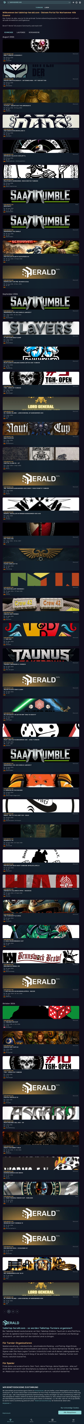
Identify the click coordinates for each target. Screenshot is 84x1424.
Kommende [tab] (8, 32)
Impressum (6, 1413)
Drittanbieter (39, 1390)
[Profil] (80, 2)
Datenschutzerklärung (43, 1401)
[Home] (4, 2)
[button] (42, 1403)
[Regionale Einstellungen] (76, 2)
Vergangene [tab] (34, 32)
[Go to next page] (17, 1311)
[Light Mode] (73, 2)
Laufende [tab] (21, 32)
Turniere (39, 7)
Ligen (47, 7)
